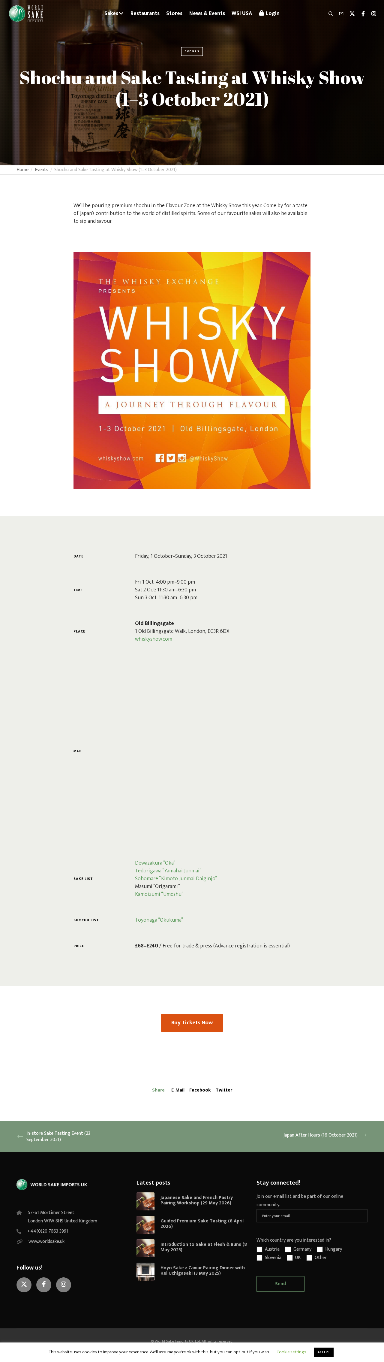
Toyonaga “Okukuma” (159, 920)
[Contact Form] (338, 13)
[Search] (327, 13)
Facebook (200, 1090)
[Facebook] (360, 13)
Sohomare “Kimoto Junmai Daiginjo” (176, 878)
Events (192, 51)
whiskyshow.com (153, 639)
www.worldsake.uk (46, 1241)
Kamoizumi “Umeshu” (159, 894)
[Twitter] (349, 13)
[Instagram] (371, 13)
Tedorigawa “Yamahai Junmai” (168, 870)
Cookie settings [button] (291, 1352)
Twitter (224, 1090)
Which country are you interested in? (293, 1240)
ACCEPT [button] (323, 1352)
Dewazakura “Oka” (155, 863)
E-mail (177, 1090)
